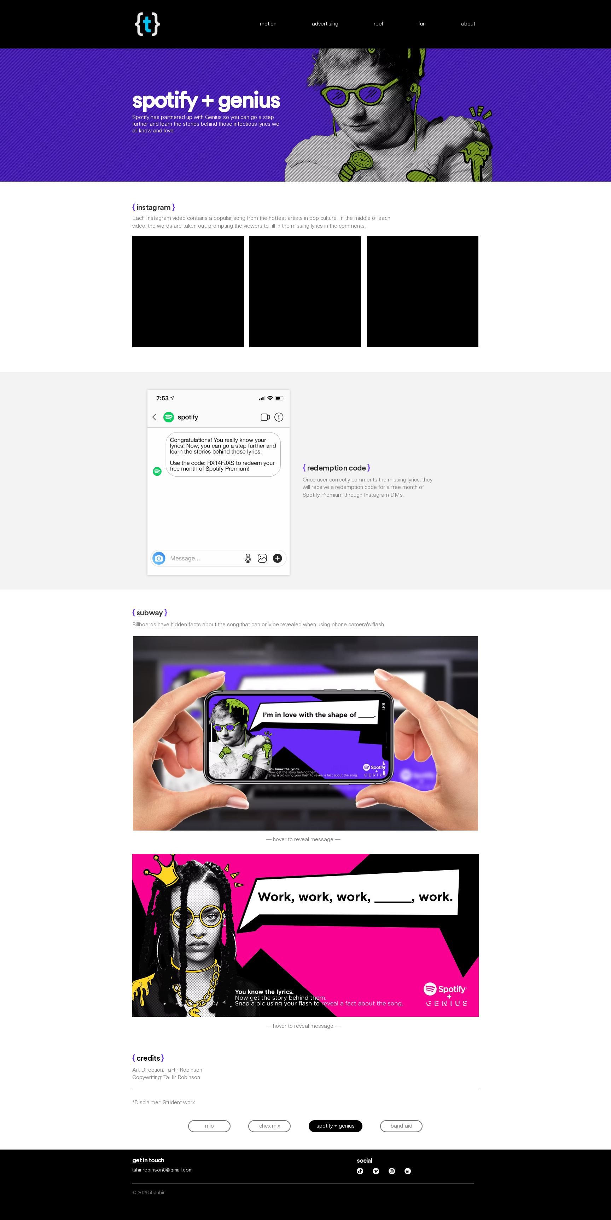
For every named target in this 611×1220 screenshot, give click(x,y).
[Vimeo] (376, 1171)
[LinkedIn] (408, 1171)
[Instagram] (392, 1171)
